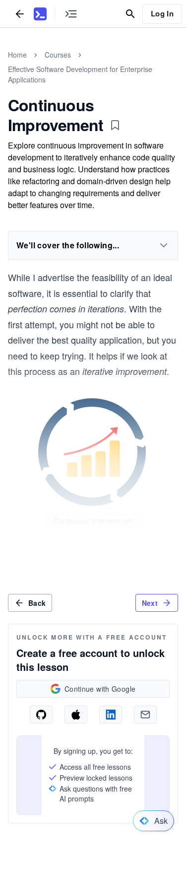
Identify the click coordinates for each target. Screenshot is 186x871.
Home (17, 55)
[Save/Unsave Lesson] (115, 125)
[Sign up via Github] (41, 715)
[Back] (20, 13)
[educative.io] (40, 13)
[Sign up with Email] (145, 715)
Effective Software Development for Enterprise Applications (80, 74)
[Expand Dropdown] (164, 245)
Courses (58, 55)
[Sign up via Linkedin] (110, 715)
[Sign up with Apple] (75, 715)
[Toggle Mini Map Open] (71, 13)
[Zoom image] (93, 453)
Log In (162, 13)
